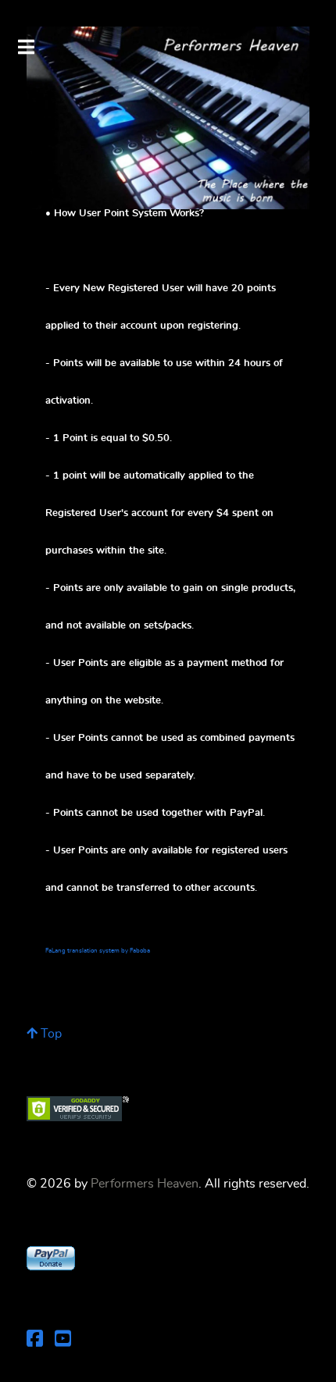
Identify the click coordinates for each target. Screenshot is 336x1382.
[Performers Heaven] (168, 118)
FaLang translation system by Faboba (97, 951)
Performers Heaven (144, 1183)
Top (50, 1034)
